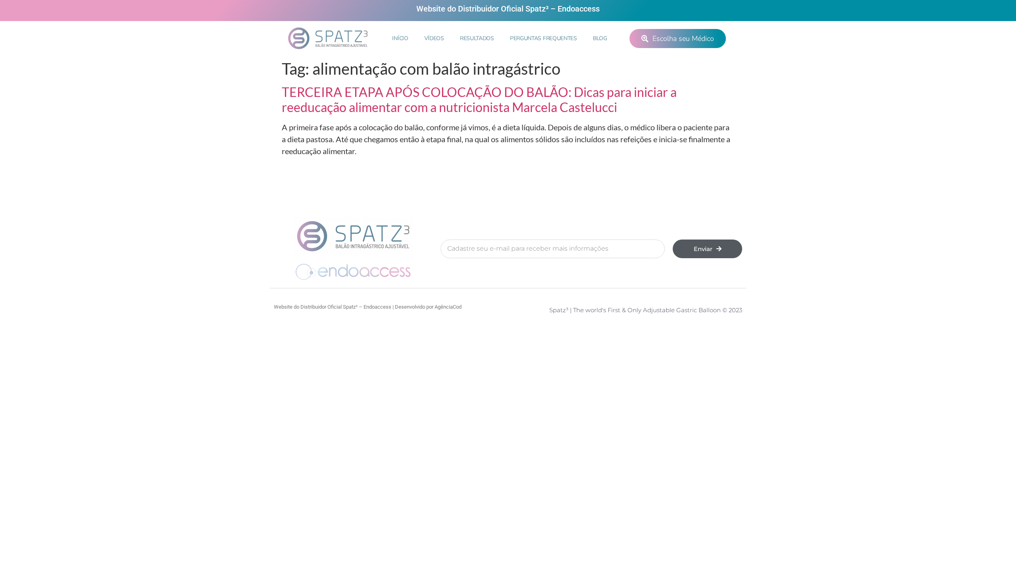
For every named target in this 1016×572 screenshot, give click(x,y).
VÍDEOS (434, 38)
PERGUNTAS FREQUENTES (543, 38)
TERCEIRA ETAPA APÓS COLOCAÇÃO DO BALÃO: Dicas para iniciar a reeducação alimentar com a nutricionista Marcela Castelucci (479, 99)
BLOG (600, 38)
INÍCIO (400, 38)
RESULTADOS (477, 38)
